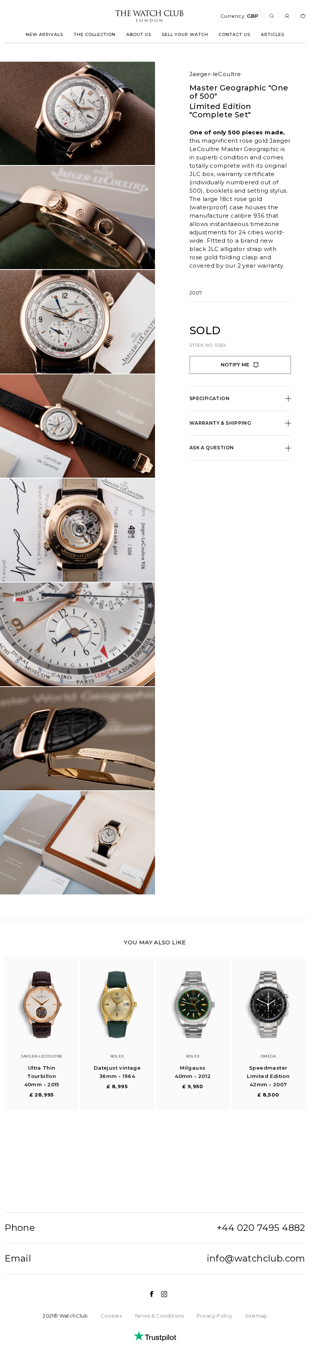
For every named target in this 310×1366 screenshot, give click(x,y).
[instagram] (160, 1294)
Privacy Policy (214, 1316)
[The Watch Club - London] (108, 16)
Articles (272, 34)
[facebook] (148, 1294)
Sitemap (256, 1316)
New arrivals (44, 34)
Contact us (234, 34)
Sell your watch (185, 34)
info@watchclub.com (256, 1258)
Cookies (111, 1316)
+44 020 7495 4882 (261, 1228)
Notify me (235, 364)
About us (138, 34)
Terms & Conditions (159, 1316)
